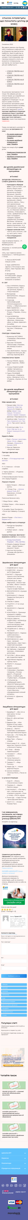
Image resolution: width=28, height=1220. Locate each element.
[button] (24, 246)
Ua (14, 3)
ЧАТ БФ (6, 1191)
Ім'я (2, 957)
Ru (17, 3)
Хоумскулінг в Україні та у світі (11, 1030)
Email (3, 965)
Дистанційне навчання (9, 1005)
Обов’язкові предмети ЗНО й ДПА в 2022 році (12, 1027)
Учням (4, 1015)
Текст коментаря (6, 942)
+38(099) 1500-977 (7, 7)
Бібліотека (5, 994)
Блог (3, 998)
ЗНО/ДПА (5, 1008)
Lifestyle (4, 984)
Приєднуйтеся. (7, 868)
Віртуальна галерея (8, 1001)
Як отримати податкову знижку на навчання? (12, 1034)
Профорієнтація (7, 1011)
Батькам (5, 988)
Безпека (5, 991)
